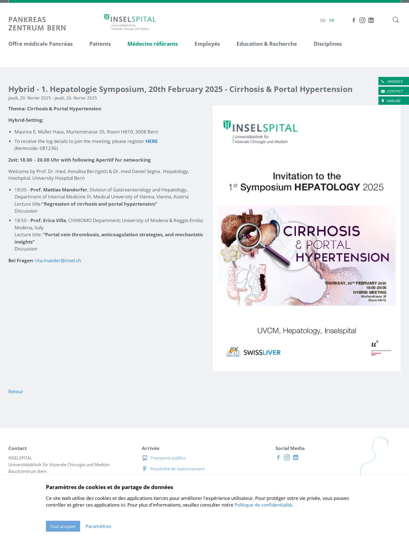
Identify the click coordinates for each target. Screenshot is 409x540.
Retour (15, 391)
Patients (100, 43)
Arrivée (394, 100)
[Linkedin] (371, 20)
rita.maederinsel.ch (58, 260)
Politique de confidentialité (263, 505)
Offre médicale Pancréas (40, 43)
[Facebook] (354, 20)
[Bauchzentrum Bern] (130, 22)
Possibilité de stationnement (177, 468)
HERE (152, 141)
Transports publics (168, 458)
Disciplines (328, 43)
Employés (207, 43)
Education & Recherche (266, 43)
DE (323, 20)
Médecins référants (152, 43)
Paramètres (98, 526)
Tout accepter (63, 526)
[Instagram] (362, 20)
